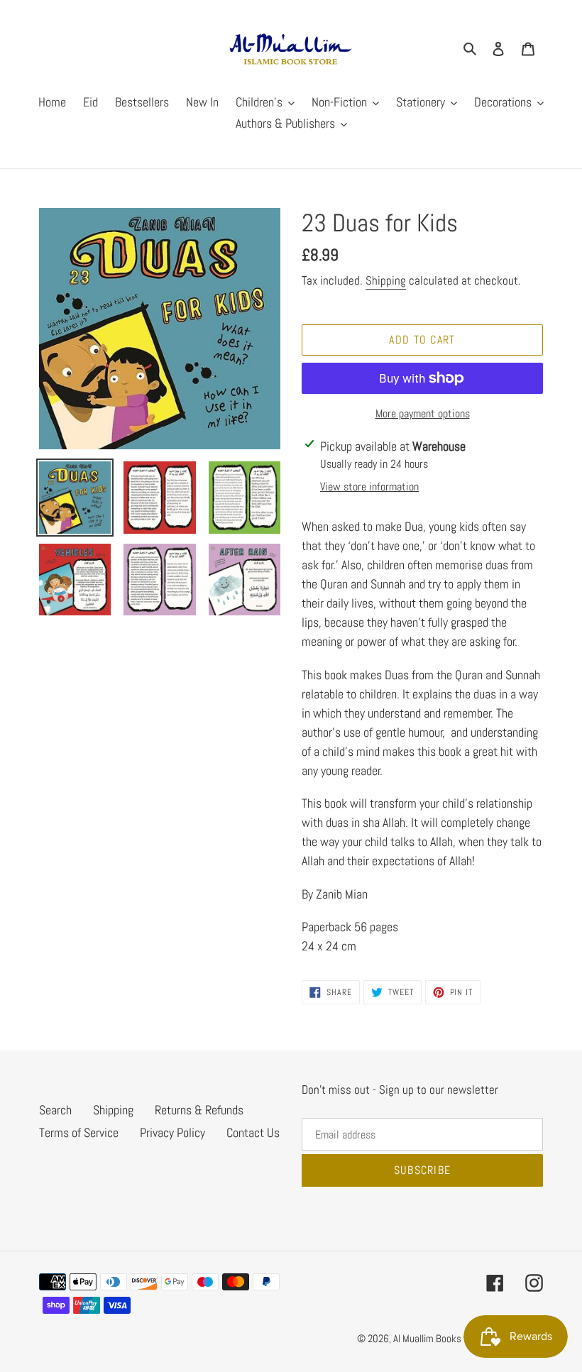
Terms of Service (79, 1132)
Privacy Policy (172, 1132)
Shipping (386, 280)
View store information (369, 486)
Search (55, 1110)
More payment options (422, 413)
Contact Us (253, 1132)
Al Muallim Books (427, 1338)
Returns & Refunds (199, 1110)
